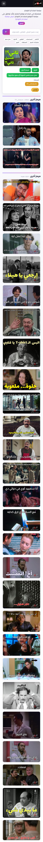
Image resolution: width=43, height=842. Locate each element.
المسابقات (24, 42)
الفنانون (21, 39)
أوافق (21, 23)
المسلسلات (29, 39)
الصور (17, 42)
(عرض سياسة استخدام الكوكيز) (16, 18)
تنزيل (35, 70)
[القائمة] (4, 3)
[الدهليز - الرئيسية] (37, 4)
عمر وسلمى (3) (32, 83)
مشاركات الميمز (34, 42)
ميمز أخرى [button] (25, 70)
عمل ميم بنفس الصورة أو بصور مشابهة (22, 75)
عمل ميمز (8, 39)
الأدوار (15, 39)
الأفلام (37, 39)
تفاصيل (35, 89)
